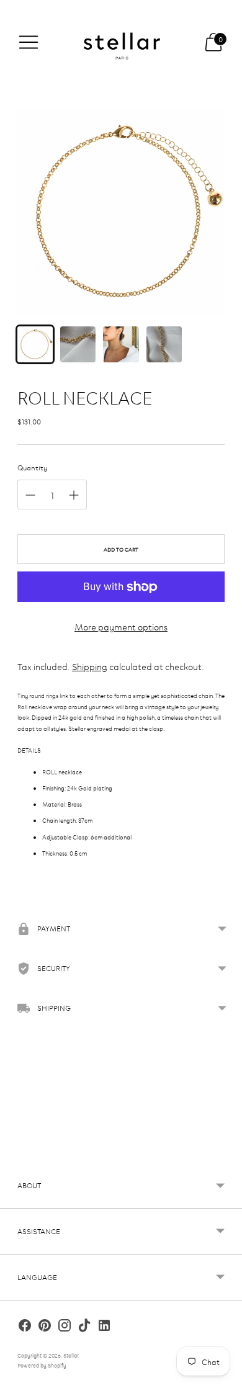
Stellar (70, 1355)
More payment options (121, 626)
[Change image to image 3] (120, 344)
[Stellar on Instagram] (64, 1327)
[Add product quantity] (73, 495)
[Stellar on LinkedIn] (104, 1327)
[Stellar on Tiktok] (84, 1327)
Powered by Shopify (41, 1365)
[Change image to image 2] (78, 344)
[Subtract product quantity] (30, 495)
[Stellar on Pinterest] (44, 1327)
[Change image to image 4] (164, 344)
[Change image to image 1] (35, 344)
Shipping (89, 666)
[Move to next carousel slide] (225, 1153)
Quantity (32, 467)
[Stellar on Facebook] (24, 1327)
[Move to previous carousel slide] (17, 1153)
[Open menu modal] (28, 42)
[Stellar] (121, 42)
